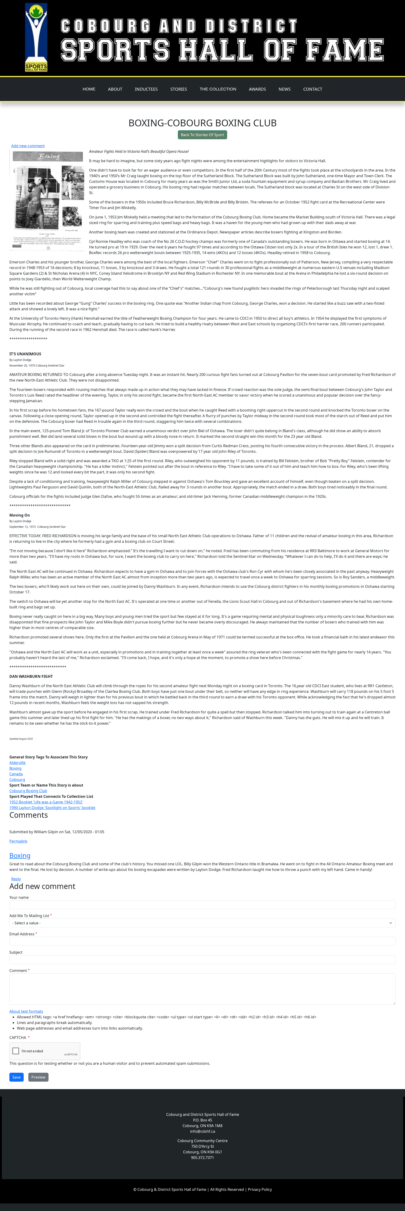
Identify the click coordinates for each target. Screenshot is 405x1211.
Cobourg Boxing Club (28, 790)
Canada (16, 773)
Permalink (18, 841)
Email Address (21, 934)
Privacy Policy (260, 1189)
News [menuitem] (285, 89)
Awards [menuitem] (257, 89)
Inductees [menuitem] (146, 89)
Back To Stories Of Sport (202, 134)
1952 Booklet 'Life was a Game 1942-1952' (46, 802)
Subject (15, 952)
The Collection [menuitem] (218, 89)
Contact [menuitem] (312, 89)
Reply (16, 878)
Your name (19, 897)
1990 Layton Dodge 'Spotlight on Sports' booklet (52, 807)
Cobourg (17, 779)
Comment (18, 970)
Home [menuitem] (89, 89)
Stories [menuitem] (178, 89)
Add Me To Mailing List (29, 915)
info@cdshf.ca (202, 1131)
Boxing (15, 768)
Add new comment (28, 145)
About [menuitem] (115, 89)
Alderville (17, 762)
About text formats (26, 1011)
